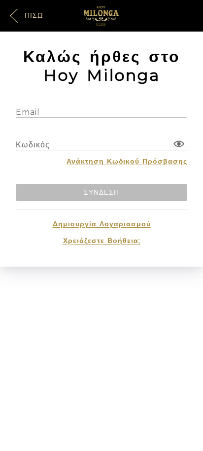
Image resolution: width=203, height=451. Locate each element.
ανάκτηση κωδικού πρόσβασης (127, 161)
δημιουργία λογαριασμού (102, 223)
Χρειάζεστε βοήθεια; (101, 240)
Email (28, 112)
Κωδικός (33, 144)
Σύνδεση (101, 192)
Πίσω (32, 15)
